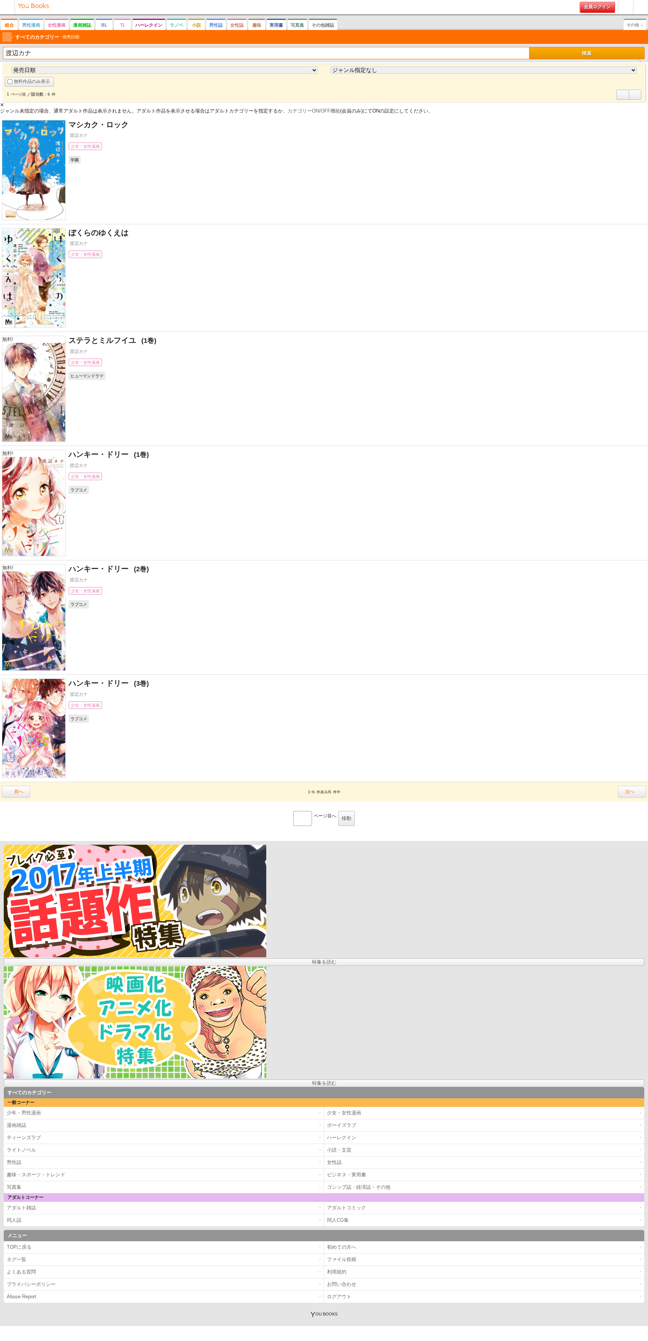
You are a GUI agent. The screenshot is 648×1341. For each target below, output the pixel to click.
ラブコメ (78, 490)
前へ (18, 791)
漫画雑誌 (82, 25)
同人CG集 (338, 1220)
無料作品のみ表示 (32, 81)
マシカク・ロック (99, 124)
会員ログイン (597, 6)
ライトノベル (21, 1150)
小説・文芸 (339, 1150)
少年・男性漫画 (24, 1113)
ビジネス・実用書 (346, 1174)
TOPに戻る (19, 1247)
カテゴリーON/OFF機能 (314, 111)
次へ (629, 791)
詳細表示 (623, 99)
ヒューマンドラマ (87, 376)
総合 (9, 25)
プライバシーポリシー (31, 1284)
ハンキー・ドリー (104, 454)
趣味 (256, 25)
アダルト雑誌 (21, 1207)
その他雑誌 (323, 25)
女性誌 (237, 25)
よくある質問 (21, 1272)
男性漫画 (31, 25)
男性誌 (216, 25)
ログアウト (339, 1296)
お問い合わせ (341, 1284)
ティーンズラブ (24, 1137)
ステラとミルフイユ (108, 340)
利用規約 (336, 1272)
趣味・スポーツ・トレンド (36, 1174)
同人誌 (14, 1220)
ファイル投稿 (341, 1259)
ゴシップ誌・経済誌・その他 (358, 1187)
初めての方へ (625, 14)
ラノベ (176, 25)
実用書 (276, 25)
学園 (74, 160)
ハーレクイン (148, 25)
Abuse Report (21, 1296)
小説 (196, 25)
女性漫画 (57, 25)
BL (104, 25)
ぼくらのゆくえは (99, 232)
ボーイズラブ (341, 1125)
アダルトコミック (346, 1207)
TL (122, 25)
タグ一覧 (16, 1259)
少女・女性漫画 (85, 146)
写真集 (297, 25)
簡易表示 (635, 99)
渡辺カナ (79, 135)
